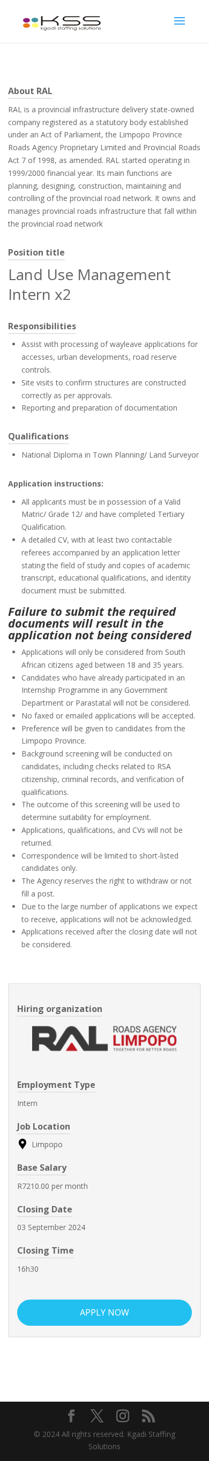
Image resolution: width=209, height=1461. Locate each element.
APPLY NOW (104, 1312)
